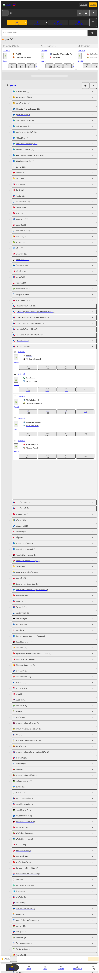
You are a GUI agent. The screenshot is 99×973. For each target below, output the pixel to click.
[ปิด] (93, 85)
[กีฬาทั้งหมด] (93, 22)
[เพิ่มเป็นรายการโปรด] (5, 56)
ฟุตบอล (13, 85)
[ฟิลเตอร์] (93, 13)
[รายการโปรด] (86, 13)
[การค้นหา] (80, 13)
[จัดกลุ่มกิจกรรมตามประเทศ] (85, 85)
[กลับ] (5, 13)
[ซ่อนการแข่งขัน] (13, 959)
